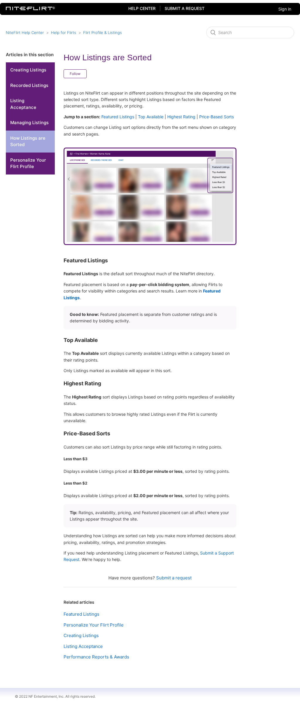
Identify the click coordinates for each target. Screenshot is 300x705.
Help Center (142, 8)
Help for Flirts (63, 32)
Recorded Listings (29, 85)
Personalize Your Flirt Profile (28, 163)
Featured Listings (117, 116)
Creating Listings (28, 70)
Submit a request (184, 8)
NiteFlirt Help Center (25, 32)
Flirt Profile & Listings (102, 32)
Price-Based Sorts (216, 116)
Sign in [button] (284, 8)
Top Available (150, 116)
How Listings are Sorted (27, 141)
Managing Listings (29, 122)
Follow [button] (75, 73)
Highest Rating (181, 116)
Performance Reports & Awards (96, 657)
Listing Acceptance (23, 104)
